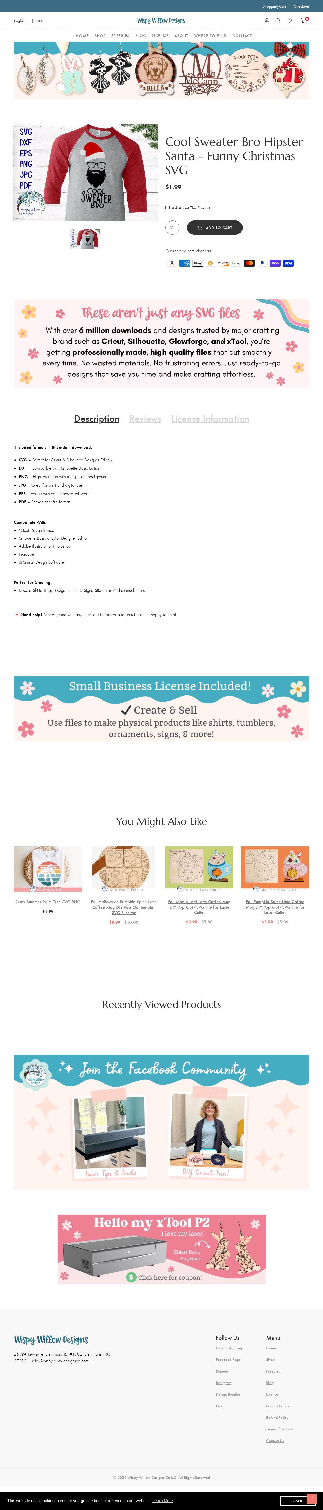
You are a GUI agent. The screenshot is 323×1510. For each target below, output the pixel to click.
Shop (270, 1359)
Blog (270, 1382)
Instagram (223, 1382)
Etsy (219, 1405)
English (19, 20)
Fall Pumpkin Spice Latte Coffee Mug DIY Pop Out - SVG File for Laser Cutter (275, 907)
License (272, 1394)
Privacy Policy (277, 1405)
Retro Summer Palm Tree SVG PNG (47, 901)
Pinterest (223, 1371)
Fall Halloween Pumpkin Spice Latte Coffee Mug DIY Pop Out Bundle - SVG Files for (124, 907)
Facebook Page (228, 1359)
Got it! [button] (298, 1501)
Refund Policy (277, 1417)
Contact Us (275, 1440)
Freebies (273, 1371)
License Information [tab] (210, 418)
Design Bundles (228, 1394)
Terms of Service (279, 1428)
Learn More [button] (162, 1501)
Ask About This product (191, 208)
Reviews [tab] (145, 418)
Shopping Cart (274, 6)
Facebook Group (229, 1347)
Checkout (301, 6)
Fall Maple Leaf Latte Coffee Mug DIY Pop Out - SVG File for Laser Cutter (199, 907)
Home (271, 1347)
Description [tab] (96, 418)
